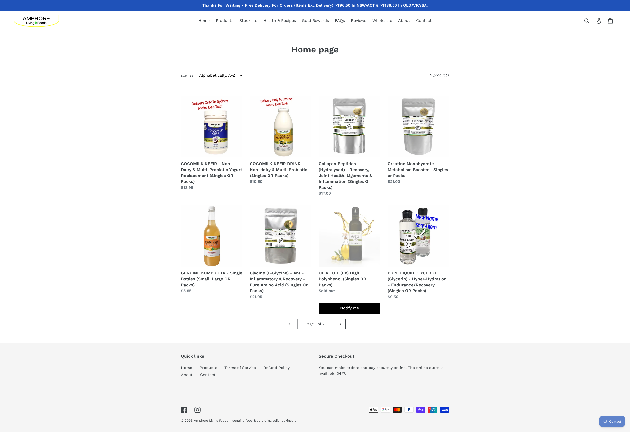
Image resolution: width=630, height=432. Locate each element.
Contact (208, 374)
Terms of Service (240, 367)
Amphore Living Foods (211, 420)
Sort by (187, 75)
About (187, 374)
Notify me (349, 308)
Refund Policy (276, 367)
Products (208, 367)
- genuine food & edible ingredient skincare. (263, 420)
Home (186, 367)
